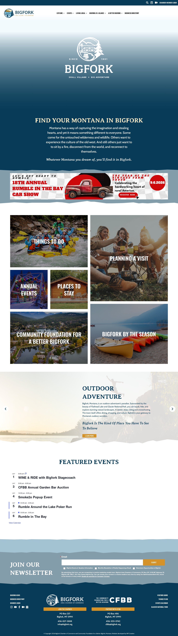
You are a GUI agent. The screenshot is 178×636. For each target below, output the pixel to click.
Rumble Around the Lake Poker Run (45, 506)
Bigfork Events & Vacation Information (80, 568)
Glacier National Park (159, 607)
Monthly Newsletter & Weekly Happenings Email (114, 568)
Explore (60, 13)
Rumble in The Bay (32, 516)
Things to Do (163, 599)
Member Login (15, 603)
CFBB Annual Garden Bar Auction (43, 487)
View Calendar (15, 522)
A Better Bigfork (114, 13)
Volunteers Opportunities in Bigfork (148, 568)
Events (69, 13)
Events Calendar (161, 603)
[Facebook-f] (19, 607)
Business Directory (132, 13)
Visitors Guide (162, 595)
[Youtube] (15, 607)
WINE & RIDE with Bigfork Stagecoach (46, 477)
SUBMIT (153, 562)
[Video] (23, 607)
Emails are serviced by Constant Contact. (96, 576)
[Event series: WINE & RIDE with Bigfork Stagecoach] (25, 473)
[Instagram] (11, 607)
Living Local (80, 13)
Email (64, 557)
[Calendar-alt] (27, 607)
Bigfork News (15, 595)
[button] (147, 2)
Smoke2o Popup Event (35, 497)
